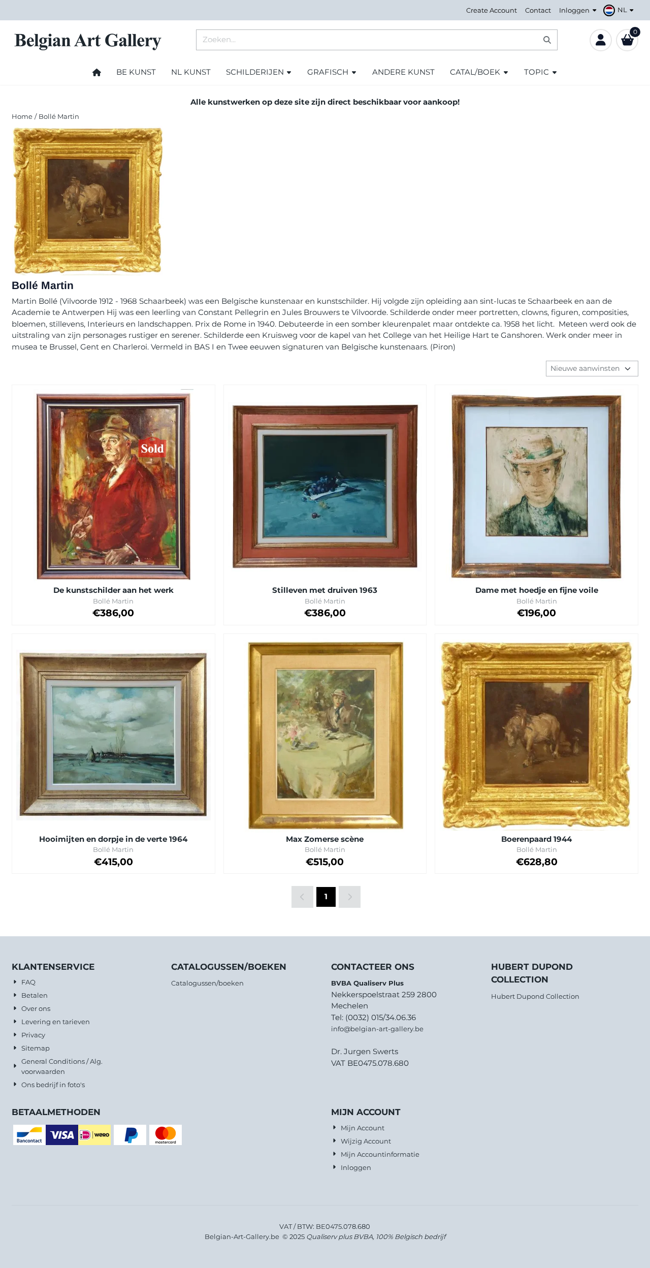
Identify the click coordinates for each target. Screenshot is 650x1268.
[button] (619, 10)
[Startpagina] (97, 72)
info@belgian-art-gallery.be (377, 1029)
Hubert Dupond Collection (535, 996)
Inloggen (574, 10)
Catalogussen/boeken (207, 983)
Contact (538, 10)
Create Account (491, 10)
